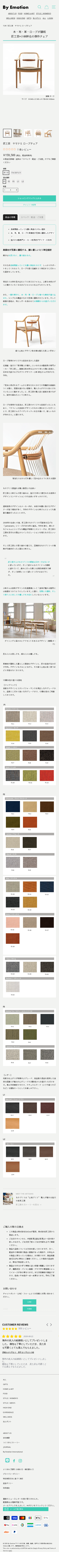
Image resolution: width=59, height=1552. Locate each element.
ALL (44, 18)
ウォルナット (16, 172)
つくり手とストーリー (11, 1442)
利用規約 (6, 1488)
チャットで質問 (29, 205)
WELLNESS (10, 18)
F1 (4, 181)
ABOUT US (12, 13)
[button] (47, 1324)
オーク (5, 172)
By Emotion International (13, 1452)
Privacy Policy (42, 1548)
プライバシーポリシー (11, 1474)
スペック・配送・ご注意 (32, 217)
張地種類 (6, 177)
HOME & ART (29, 13)
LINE (29, 1302)
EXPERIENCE (8, 1412)
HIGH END (21, 18)
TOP (4, 26)
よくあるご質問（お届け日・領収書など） (19, 1469)
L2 (23, 181)
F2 (9, 181)
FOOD (20, 13)
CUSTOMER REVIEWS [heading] (15, 1324)
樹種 (4, 168)
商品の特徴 (10, 217)
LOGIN (50, 18)
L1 (18, 181)
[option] (28, 73)
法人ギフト (37, 18)
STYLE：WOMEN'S (43, 13)
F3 (13, 181)
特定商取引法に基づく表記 (13, 1478)
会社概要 (6, 1438)
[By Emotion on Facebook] (14, 1461)
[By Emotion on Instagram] (20, 1461)
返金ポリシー (8, 1483)
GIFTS (29, 18)
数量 (4, 186)
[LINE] (7, 1460)
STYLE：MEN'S (9, 1403)
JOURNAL (7, 1447)
